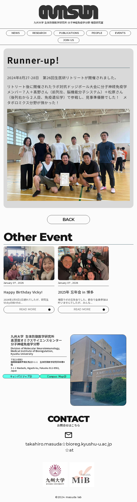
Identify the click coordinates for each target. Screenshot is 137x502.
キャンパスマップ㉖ (21, 376)
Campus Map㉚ (56, 376)
